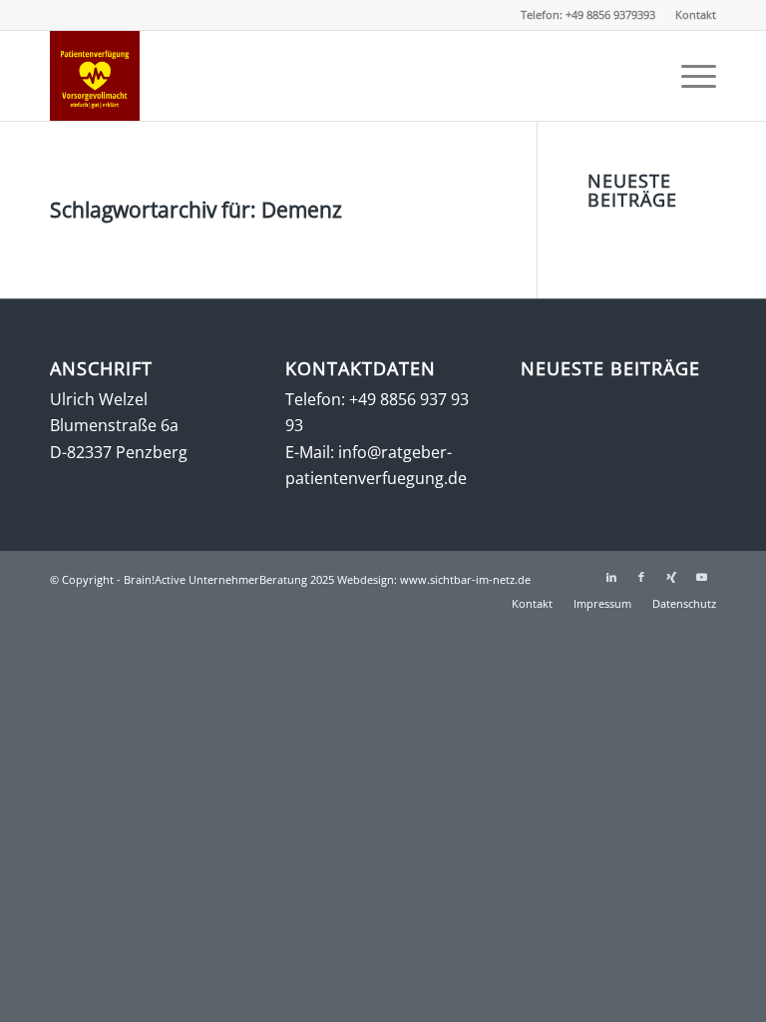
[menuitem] (690, 15)
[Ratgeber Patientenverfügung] (95, 76)
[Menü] (688, 76)
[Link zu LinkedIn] (611, 577)
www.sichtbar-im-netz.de (465, 579)
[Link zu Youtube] (701, 577)
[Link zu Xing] (671, 577)
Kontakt (695, 14)
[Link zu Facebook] (641, 577)
